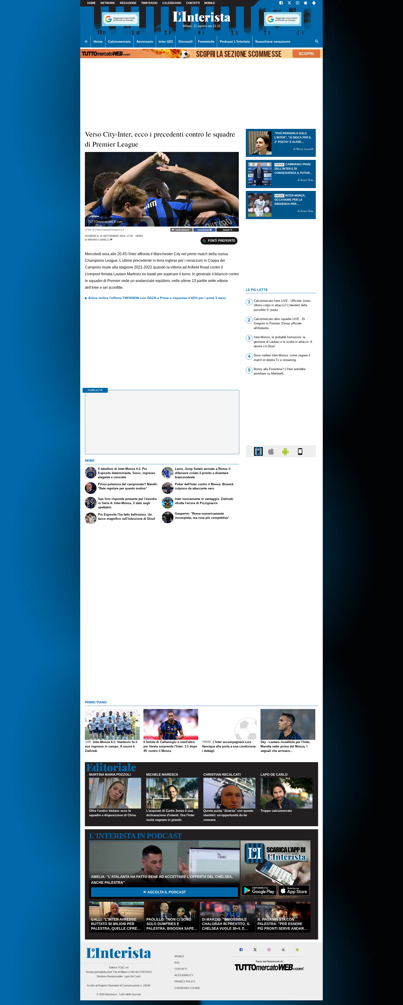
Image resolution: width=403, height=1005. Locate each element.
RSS (177, 962)
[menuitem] (86, 41)
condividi (204, 229)
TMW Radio (149, 3)
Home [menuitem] (98, 41)
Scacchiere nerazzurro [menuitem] (272, 41)
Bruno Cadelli (98, 239)
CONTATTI (193, 3)
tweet (226, 229)
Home (91, 3)
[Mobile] (300, 451)
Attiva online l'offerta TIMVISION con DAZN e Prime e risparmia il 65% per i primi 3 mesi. (157, 298)
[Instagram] (298, 3)
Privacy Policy (184, 981)
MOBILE (209, 3)
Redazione (128, 3)
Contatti (180, 968)
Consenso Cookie (187, 988)
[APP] (259, 451)
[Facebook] (281, 3)
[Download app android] (314, 3)
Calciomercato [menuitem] (119, 41)
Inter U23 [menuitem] (166, 41)
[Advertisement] (281, 642)
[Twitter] (289, 3)
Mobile (179, 956)
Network (108, 3)
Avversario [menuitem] (144, 41)
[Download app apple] (306, 3)
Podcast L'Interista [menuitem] (235, 41)
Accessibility (183, 975)
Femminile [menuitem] (206, 41)
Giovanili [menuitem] (185, 41)
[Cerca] (316, 41)
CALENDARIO (171, 3)
